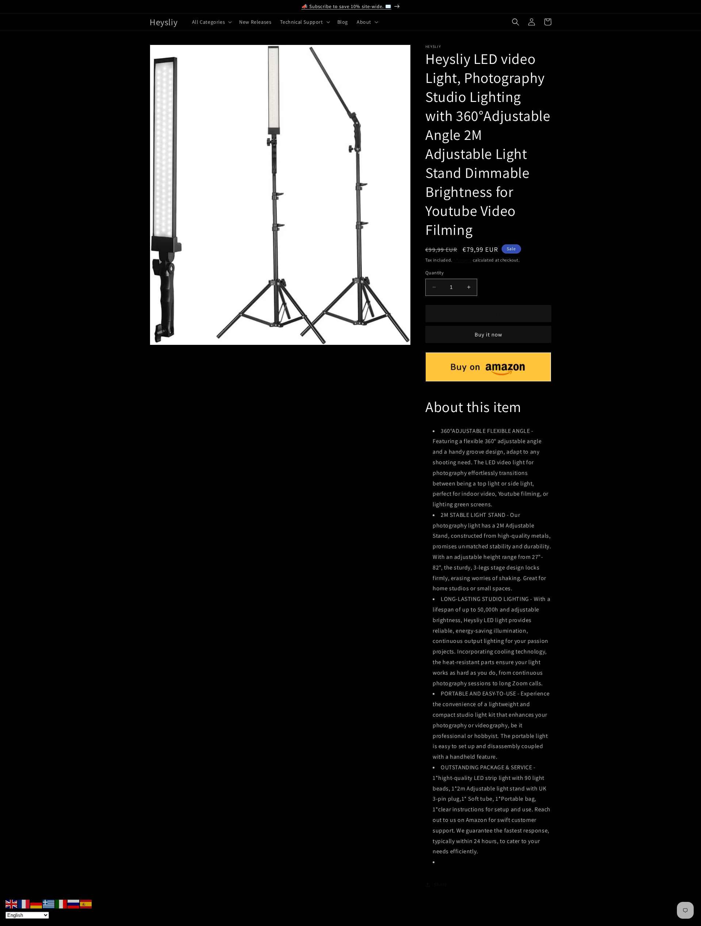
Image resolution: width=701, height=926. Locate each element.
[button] (211, 22)
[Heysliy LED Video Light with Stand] (488, 377)
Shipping (462, 260)
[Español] (86, 903)
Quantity (434, 273)
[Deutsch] (36, 903)
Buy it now (488, 334)
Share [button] (440, 884)
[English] (11, 903)
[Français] (24, 903)
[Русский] (74, 903)
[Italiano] (61, 903)
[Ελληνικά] (49, 903)
